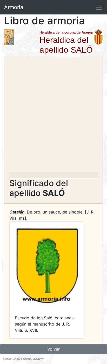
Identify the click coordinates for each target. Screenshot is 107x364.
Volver (53, 349)
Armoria (13, 7)
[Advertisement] (53, 116)
